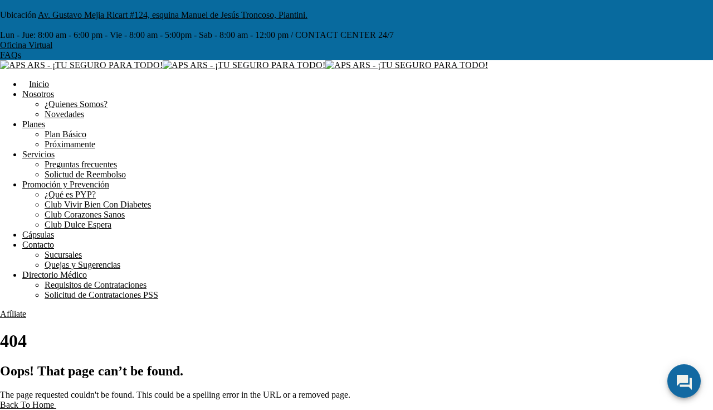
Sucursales (63, 254)
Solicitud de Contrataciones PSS (101, 295)
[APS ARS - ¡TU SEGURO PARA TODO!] (81, 65)
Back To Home (28, 404)
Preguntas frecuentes (81, 164)
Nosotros (38, 94)
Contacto (38, 244)
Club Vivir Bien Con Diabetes (98, 204)
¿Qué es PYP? (70, 194)
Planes (33, 124)
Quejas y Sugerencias (82, 264)
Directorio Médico (54, 274)
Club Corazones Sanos (85, 214)
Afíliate (13, 314)
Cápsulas (38, 234)
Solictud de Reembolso (85, 174)
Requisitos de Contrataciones (95, 285)
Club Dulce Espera (78, 224)
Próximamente (70, 144)
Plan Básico (65, 134)
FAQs (10, 55)
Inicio (39, 84)
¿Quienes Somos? (76, 104)
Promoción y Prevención (65, 184)
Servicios (38, 154)
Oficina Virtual (26, 45)
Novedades (64, 114)
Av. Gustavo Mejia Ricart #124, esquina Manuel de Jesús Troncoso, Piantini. (172, 15)
